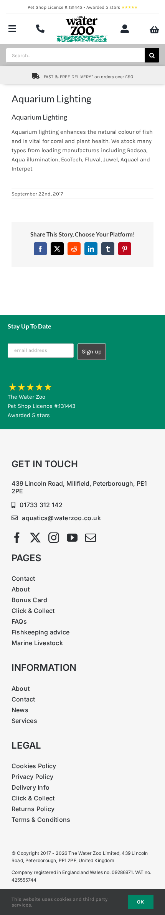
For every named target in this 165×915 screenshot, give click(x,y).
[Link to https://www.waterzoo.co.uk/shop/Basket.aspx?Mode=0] (154, 30)
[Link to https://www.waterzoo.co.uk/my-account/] (124, 29)
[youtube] (72, 537)
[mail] (90, 537)
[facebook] (17, 537)
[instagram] (53, 537)
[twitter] (35, 537)
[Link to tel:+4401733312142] (40, 29)
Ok (141, 902)
